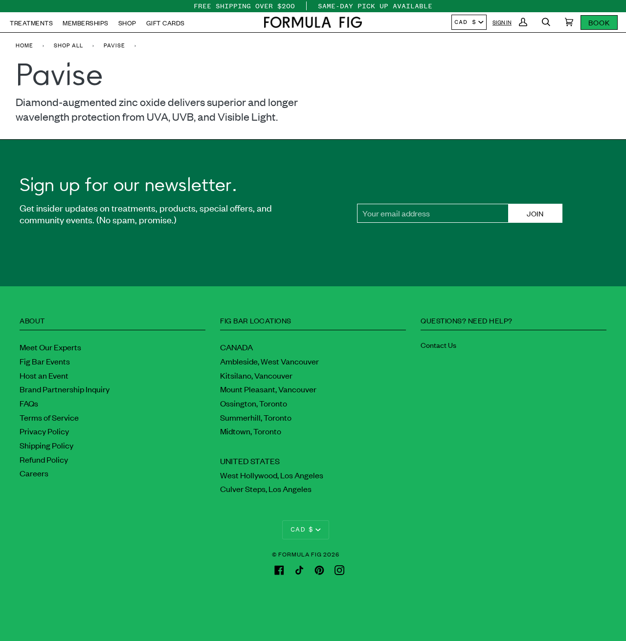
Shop (127, 22)
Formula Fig (300, 554)
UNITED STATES (250, 460)
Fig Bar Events (45, 361)
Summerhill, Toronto (255, 417)
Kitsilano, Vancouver (256, 375)
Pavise (114, 45)
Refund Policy (44, 459)
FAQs (29, 403)
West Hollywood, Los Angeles (271, 475)
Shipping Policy (46, 445)
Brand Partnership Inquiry (65, 389)
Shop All (68, 45)
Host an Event (44, 375)
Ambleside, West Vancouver (269, 361)
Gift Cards (165, 22)
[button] (313, 22)
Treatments (31, 22)
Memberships (86, 22)
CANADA (236, 347)
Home (24, 45)
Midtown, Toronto (250, 431)
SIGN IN (502, 22)
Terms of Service (49, 417)
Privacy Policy (44, 431)
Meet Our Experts (50, 347)
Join (535, 213)
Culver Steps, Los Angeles (266, 488)
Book (599, 22)
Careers (34, 473)
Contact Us (438, 345)
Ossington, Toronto (253, 403)
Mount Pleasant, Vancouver (268, 389)
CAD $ (465, 22)
